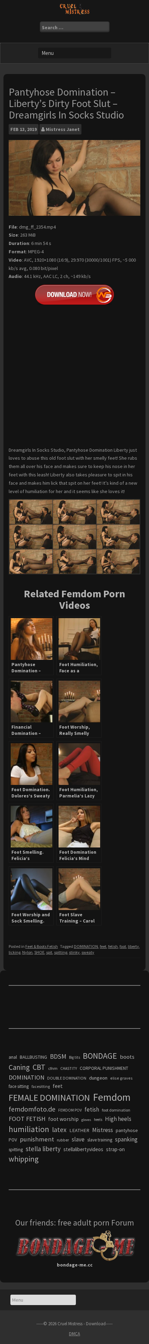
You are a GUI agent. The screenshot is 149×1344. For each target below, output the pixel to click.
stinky (74, 952)
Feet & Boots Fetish (41, 946)
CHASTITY (68, 1068)
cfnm (53, 1068)
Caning (19, 1067)
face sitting (19, 1086)
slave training (99, 1140)
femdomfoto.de (32, 1109)
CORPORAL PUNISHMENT (104, 1068)
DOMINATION (86, 946)
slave (78, 1139)
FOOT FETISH (27, 1119)
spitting (60, 952)
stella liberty (43, 1149)
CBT (39, 1067)
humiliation (29, 1129)
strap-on (115, 1149)
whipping (23, 1159)
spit (49, 952)
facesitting (41, 1086)
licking (14, 952)
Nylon (27, 952)
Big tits (74, 1057)
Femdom (112, 1097)
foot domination (116, 1110)
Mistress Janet (63, 129)
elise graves (121, 1078)
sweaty (87, 952)
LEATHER (79, 1130)
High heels (118, 1119)
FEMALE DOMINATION (49, 1097)
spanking (126, 1139)
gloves (86, 1119)
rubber (63, 1139)
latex (59, 1129)
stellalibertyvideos (83, 1149)
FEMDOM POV (70, 1110)
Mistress (102, 1130)
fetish (113, 946)
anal (13, 1057)
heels (98, 1119)
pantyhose (127, 1130)
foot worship (63, 1119)
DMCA (74, 1334)
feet (103, 946)
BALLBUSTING (33, 1057)
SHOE (39, 952)
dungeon (98, 1078)
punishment (37, 1139)
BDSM (58, 1056)
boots (127, 1056)
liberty (133, 946)
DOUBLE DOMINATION (66, 1078)
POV (13, 1140)
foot (123, 946)
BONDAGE (100, 1055)
